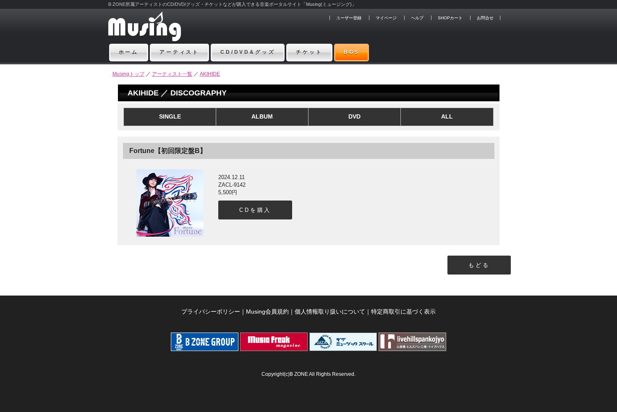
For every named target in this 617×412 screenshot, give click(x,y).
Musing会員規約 (267, 311)
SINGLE (170, 116)
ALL (447, 116)
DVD (354, 116)
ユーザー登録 (348, 18)
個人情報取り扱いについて (330, 311)
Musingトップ (128, 74)
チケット (309, 52)
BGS (352, 52)
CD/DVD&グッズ (247, 52)
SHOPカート (450, 18)
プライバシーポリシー (210, 311)
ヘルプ (417, 18)
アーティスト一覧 (172, 74)
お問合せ (485, 18)
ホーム (129, 52)
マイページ (386, 18)
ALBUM (262, 116)
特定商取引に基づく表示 (403, 311)
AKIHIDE (210, 74)
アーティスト (179, 52)
